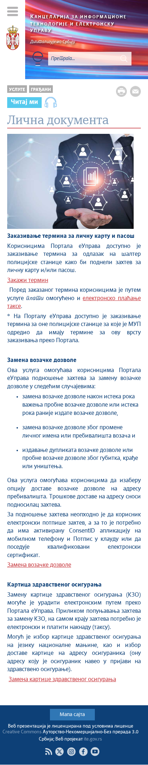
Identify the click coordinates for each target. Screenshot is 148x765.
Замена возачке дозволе (39, 565)
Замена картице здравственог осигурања (62, 679)
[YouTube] (95, 751)
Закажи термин (27, 280)
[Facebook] (83, 751)
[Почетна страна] (12, 39)
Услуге (17, 90)
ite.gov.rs (93, 739)
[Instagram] (71, 751)
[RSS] (48, 751)
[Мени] (12, 11)
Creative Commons (22, 732)
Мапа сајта (72, 714)
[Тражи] (123, 58)
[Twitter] (59, 751)
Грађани (41, 90)
